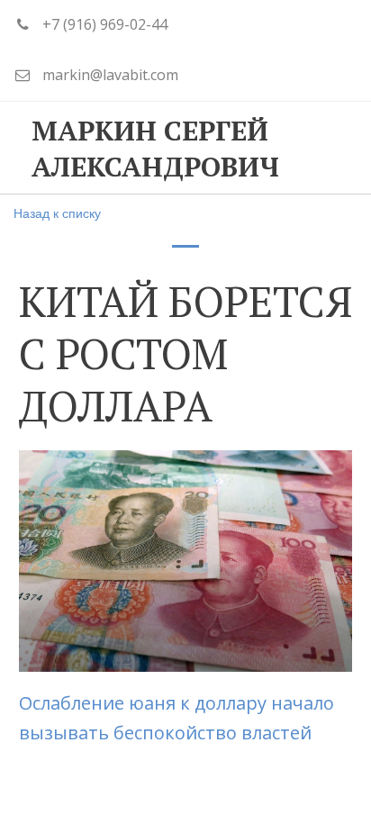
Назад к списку (57, 213)
